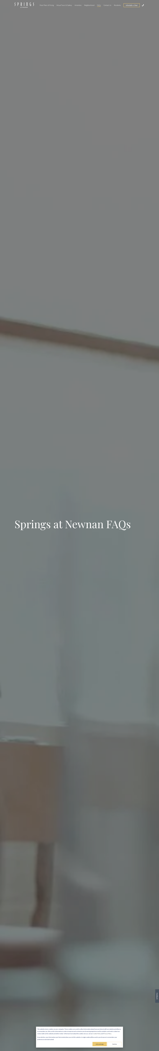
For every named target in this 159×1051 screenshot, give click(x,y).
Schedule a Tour (132, 5)
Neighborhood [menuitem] (89, 5)
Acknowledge (100, 1044)
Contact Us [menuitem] (107, 5)
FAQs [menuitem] (99, 5)
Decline (114, 1044)
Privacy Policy (107, 1033)
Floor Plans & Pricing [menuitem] (47, 5)
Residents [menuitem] (117, 5)
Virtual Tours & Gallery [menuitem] (64, 5)
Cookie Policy (97, 1033)
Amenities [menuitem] (78, 5)
